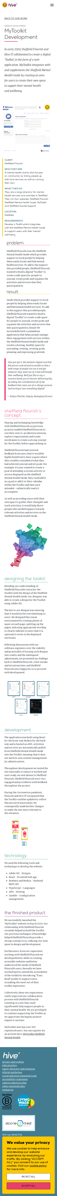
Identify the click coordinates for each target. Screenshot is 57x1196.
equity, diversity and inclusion (18, 1068)
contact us (7, 1089)
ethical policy (9, 1065)
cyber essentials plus (13, 1086)
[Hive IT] (10, 5)
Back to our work (15, 18)
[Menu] (52, 5)
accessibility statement (15, 1079)
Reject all (28, 1176)
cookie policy (38, 1166)
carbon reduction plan (14, 1082)
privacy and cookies (13, 1062)
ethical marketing (12, 1072)
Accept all (28, 1185)
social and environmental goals (19, 1075)
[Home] (11, 1056)
